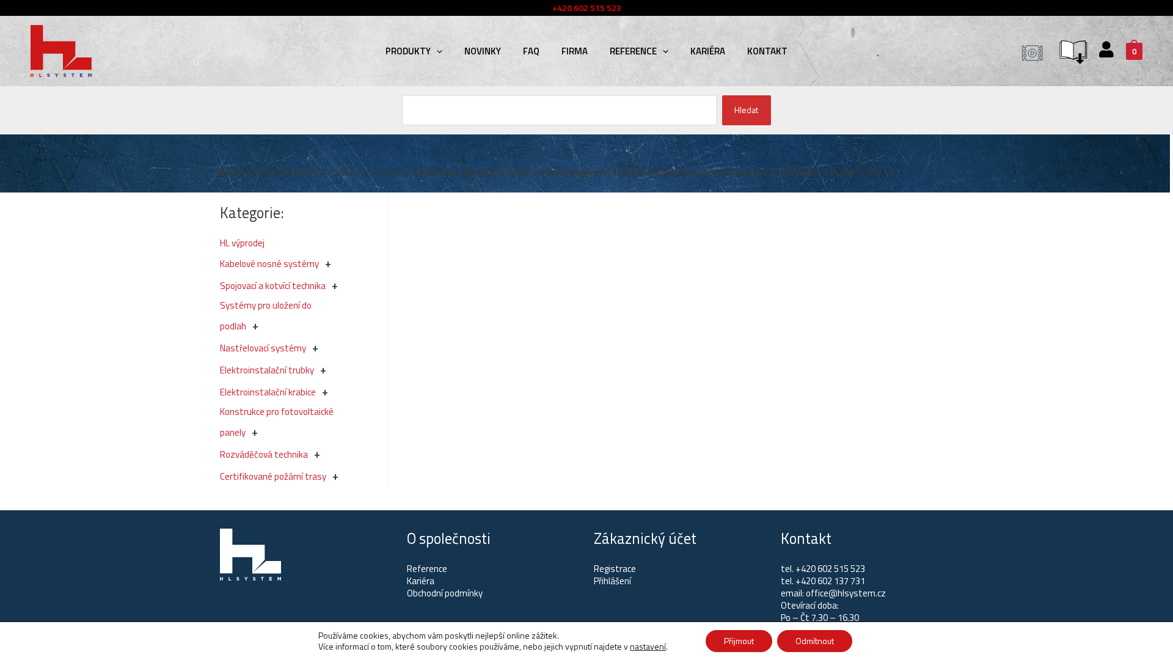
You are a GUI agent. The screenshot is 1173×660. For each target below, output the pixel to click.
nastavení (648, 646)
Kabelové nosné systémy (269, 264)
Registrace (615, 569)
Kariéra (707, 51)
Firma (574, 51)
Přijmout (739, 640)
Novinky (482, 51)
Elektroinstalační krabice (268, 392)
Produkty (408, 51)
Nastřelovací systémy (263, 348)
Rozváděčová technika (264, 454)
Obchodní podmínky (445, 593)
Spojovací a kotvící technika (273, 286)
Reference (633, 51)
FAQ (531, 51)
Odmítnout (814, 640)
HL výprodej (242, 243)
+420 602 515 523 (830, 569)
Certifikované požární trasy (273, 476)
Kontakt (767, 51)
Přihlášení (612, 581)
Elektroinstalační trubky (267, 370)
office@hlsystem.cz (846, 593)
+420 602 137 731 (830, 581)
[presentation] (436, 51)
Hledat (746, 109)
